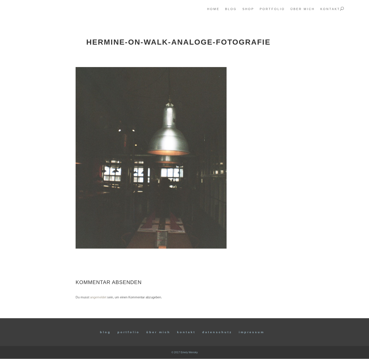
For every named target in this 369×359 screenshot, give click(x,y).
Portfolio (128, 332)
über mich (302, 9)
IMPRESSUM (251, 332)
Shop (248, 9)
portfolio (272, 9)
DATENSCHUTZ (217, 332)
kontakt (330, 9)
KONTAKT (186, 332)
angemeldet (98, 297)
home (213, 9)
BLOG (105, 332)
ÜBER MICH (158, 332)
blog (231, 9)
